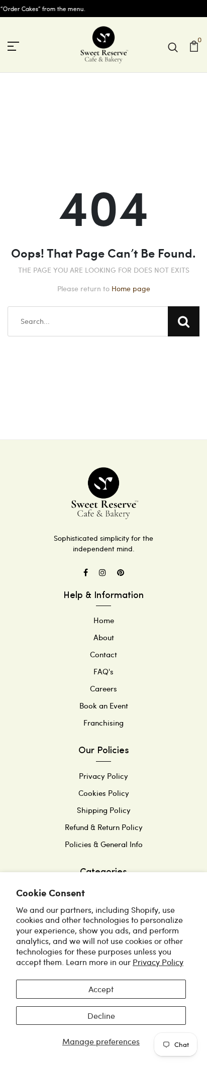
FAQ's (103, 671)
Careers (103, 688)
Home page (131, 288)
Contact (103, 654)
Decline (101, 1015)
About (103, 637)
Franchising (103, 723)
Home (103, 620)
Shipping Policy (104, 810)
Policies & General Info (104, 844)
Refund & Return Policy (104, 827)
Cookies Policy (103, 793)
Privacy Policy (158, 962)
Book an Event (103, 705)
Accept (101, 989)
